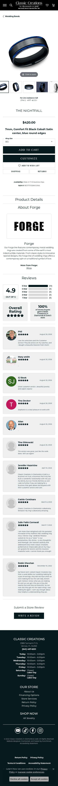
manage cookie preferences (31, 772)
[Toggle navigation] (5, 5)
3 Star (24, 292)
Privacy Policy (29, 706)
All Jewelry (29, 718)
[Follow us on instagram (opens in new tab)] (40, 731)
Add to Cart (29, 150)
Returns (42, 171)
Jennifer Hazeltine (27, 465)
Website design (12, 741)
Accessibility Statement (29, 743)
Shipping (15, 171)
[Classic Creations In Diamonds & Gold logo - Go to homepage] (29, 5)
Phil (20, 331)
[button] (11, 5)
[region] (29, 52)
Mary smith (24, 357)
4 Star (24, 289)
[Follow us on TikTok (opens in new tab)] (25, 731)
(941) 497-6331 (29, 100)
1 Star (24, 298)
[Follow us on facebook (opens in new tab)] (33, 731)
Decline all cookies (19, 779)
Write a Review (29, 615)
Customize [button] (29, 158)
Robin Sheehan (26, 563)
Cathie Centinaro (27, 499)
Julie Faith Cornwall (28, 522)
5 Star (24, 286)
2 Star (24, 295)
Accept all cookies (39, 779)
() (50, 286)
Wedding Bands (12, 16)
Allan (20, 421)
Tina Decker (24, 401)
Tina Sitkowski (25, 442)
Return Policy (29, 702)
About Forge (29, 207)
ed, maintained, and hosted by (30, 741)
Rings (29, 268)
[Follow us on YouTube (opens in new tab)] (18, 731)
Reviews (29, 278)
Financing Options (29, 695)
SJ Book (22, 377)
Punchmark (46, 741)
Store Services (29, 698)
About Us (29, 691)
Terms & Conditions (16, 763)
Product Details (29, 199)
